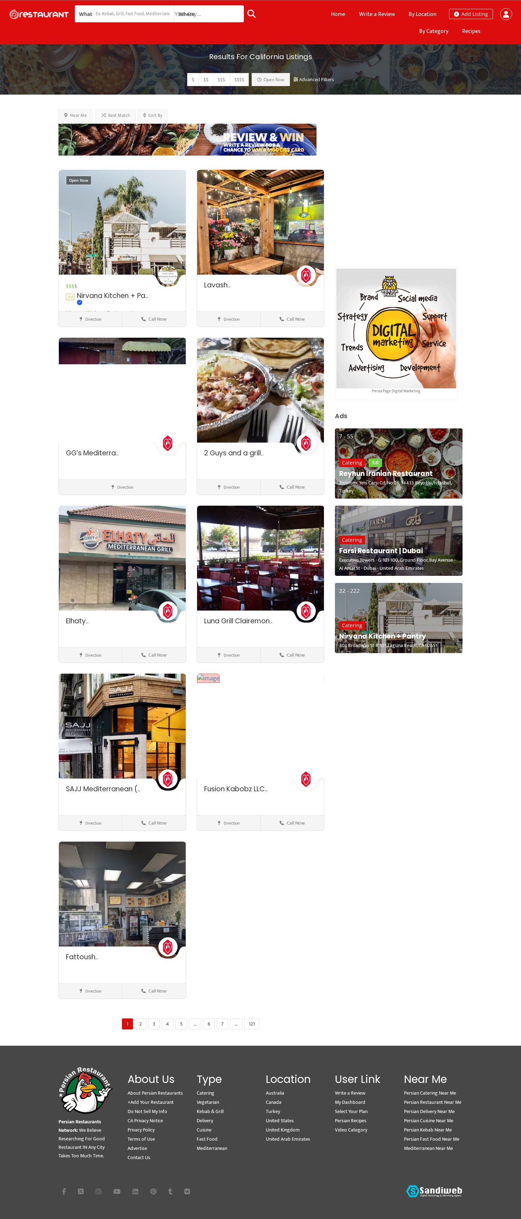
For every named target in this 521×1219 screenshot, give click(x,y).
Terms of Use (141, 1139)
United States (280, 1121)
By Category (433, 31)
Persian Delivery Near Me (429, 1111)
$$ (205, 79)
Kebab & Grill (210, 1111)
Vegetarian (208, 1102)
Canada (273, 1102)
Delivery (205, 1121)
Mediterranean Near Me (428, 1148)
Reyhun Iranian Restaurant (386, 473)
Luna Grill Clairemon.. (238, 621)
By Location (423, 14)
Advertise (137, 1148)
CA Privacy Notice (145, 1121)
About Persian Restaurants (155, 1093)
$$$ (221, 79)
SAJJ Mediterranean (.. (103, 789)
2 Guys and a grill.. (234, 453)
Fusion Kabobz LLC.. (236, 789)
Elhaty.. (77, 621)
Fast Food (207, 1139)
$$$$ (239, 79)
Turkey (273, 1111)
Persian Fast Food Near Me (431, 1139)
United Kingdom (283, 1130)
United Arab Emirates (288, 1139)
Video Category (351, 1130)
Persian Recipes (350, 1121)
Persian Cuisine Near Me (428, 1121)
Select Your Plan (351, 1111)
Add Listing (474, 14)
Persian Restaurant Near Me (432, 1102)
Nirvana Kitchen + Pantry (382, 636)
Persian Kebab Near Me (428, 1130)
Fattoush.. (82, 957)
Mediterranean (212, 1148)
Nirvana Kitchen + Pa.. (112, 295)
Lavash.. (217, 285)
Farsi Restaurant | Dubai (381, 551)
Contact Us (139, 1157)
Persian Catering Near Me (430, 1093)
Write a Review (377, 14)
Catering (352, 462)
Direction (92, 319)
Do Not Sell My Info (147, 1111)
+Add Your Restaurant (151, 1102)
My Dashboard (350, 1102)
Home (338, 14)
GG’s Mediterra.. (92, 453)
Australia (275, 1093)
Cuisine (204, 1130)
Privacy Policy (141, 1130)
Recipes (471, 31)
